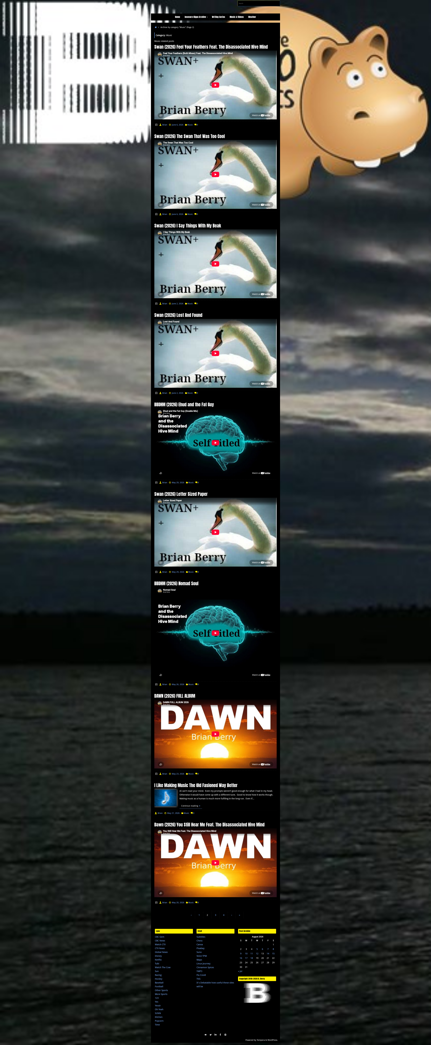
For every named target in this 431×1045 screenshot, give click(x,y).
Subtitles (201, 936)
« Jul (240, 971)
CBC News (160, 940)
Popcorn (159, 1020)
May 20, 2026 (178, 902)
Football (159, 986)
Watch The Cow (162, 967)
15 (273, 953)
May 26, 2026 (178, 684)
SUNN (158, 1013)
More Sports (161, 994)
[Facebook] (220, 1035)
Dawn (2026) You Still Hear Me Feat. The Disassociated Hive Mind (209, 824)
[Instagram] (225, 1035)
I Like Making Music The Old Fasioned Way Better (195, 785)
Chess (199, 940)
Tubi (157, 963)
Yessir (158, 1005)
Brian (164, 124)
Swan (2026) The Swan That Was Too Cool (189, 136)
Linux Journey (203, 963)
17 (246, 958)
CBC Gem (159, 936)
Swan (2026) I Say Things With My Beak (187, 225)
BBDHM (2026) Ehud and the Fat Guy (184, 404)
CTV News (160, 948)
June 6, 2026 (177, 124)
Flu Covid (201, 974)
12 (257, 953)
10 (246, 953)
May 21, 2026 (173, 813)
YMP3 (199, 971)
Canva (200, 944)
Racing (158, 974)
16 (241, 958)
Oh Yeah (159, 1009)
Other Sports (161, 990)
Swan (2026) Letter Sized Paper (181, 494)
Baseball (159, 982)
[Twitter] (210, 1035)
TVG (198, 978)
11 (251, 953)
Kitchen (159, 1016)
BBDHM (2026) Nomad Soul (176, 583)
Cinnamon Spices (205, 967)
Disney (158, 955)
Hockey (158, 978)
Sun (157, 971)
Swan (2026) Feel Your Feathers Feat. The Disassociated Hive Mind (211, 47)
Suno (199, 952)
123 (157, 997)
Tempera (261, 1040)
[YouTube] (206, 1035)
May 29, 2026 (178, 482)
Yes (156, 1001)
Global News (161, 952)
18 (251, 958)
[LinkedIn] (215, 1035)
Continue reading (189, 805)
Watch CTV (160, 944)
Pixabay (201, 948)
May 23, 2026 (178, 773)
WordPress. (272, 1040)
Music (190, 124)
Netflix (158, 959)
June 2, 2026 (177, 303)
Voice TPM (202, 955)
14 (268, 953)
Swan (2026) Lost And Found (178, 315)
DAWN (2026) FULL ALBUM (174, 696)
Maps (199, 959)
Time (157, 1024)
